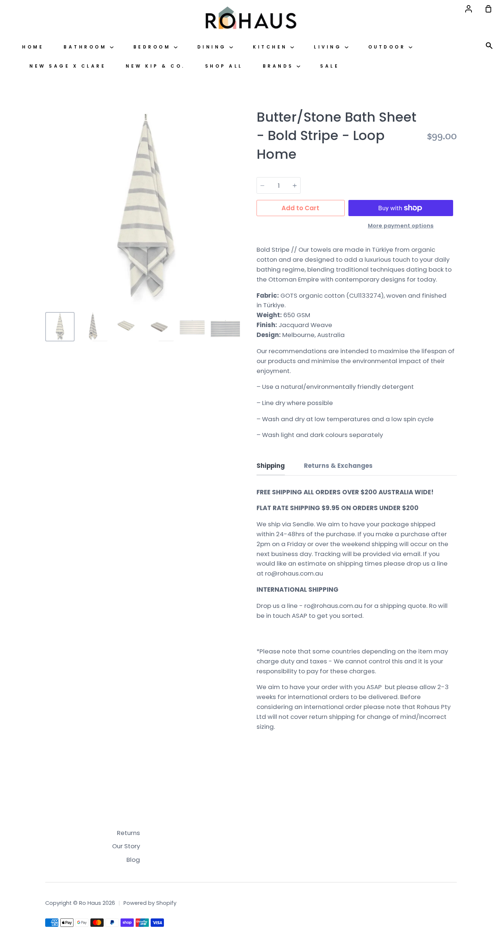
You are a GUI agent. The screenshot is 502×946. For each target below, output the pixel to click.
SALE (329, 66)
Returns (128, 832)
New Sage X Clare (67, 66)
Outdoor (388, 47)
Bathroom (87, 47)
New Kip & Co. (155, 66)
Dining (213, 47)
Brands (280, 66)
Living (329, 47)
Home (33, 47)
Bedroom (153, 47)
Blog (133, 859)
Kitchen (271, 47)
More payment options (401, 225)
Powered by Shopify (149, 903)
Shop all (224, 66)
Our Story (126, 846)
